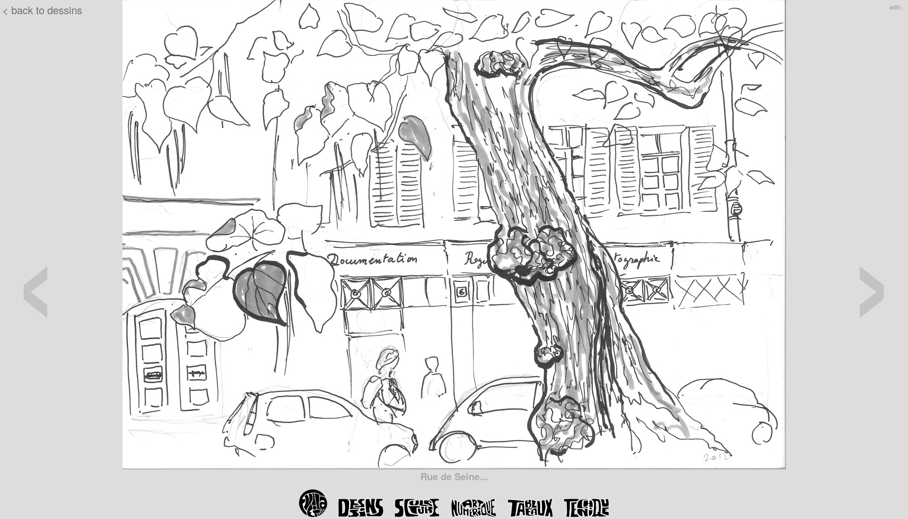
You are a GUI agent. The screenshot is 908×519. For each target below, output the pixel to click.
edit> (896, 6)
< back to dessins (42, 9)
